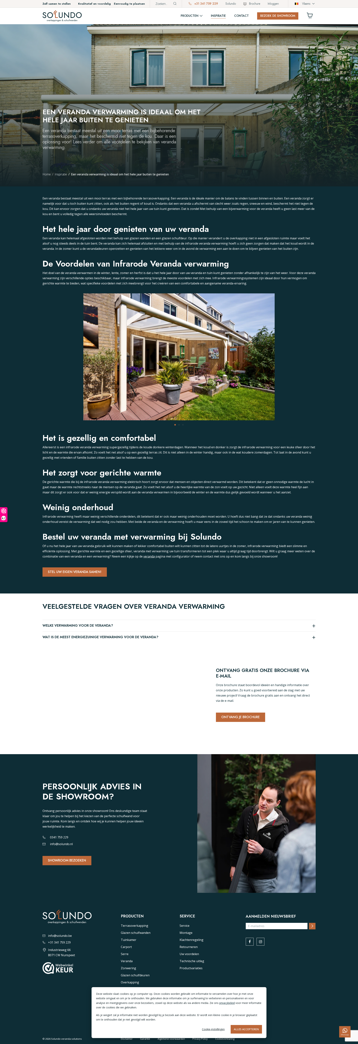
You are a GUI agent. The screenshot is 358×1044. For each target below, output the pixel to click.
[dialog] (179, 1012)
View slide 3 (183, 425)
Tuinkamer (128, 940)
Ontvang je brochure (240, 717)
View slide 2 (179, 425)
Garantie (145, 1038)
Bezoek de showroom (277, 16)
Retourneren (189, 947)
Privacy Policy (200, 1038)
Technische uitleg (192, 961)
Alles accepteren (246, 1029)
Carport (126, 947)
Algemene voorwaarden (171, 1038)
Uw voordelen (189, 954)
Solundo (230, 3)
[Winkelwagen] (311, 16)
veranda (149, 556)
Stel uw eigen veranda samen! (74, 571)
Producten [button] (189, 16)
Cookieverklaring (224, 1038)
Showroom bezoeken (67, 860)
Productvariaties (191, 968)
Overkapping (130, 982)
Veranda (127, 961)
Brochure (254, 3)
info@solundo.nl (61, 844)
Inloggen (273, 3)
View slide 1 (175, 425)
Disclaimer (127, 1038)
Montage (186, 933)
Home (47, 174)
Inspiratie (218, 16)
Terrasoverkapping (134, 926)
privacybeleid (227, 1003)
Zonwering (128, 968)
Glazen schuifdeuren (135, 975)
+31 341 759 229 (205, 3)
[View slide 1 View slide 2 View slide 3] (179, 359)
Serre (124, 954)
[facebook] (250, 942)
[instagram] (260, 942)
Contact (241, 16)
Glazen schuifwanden (135, 933)
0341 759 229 (59, 837)
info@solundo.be (60, 936)
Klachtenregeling (191, 940)
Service (184, 926)
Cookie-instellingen (213, 1029)
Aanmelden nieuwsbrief (271, 916)
